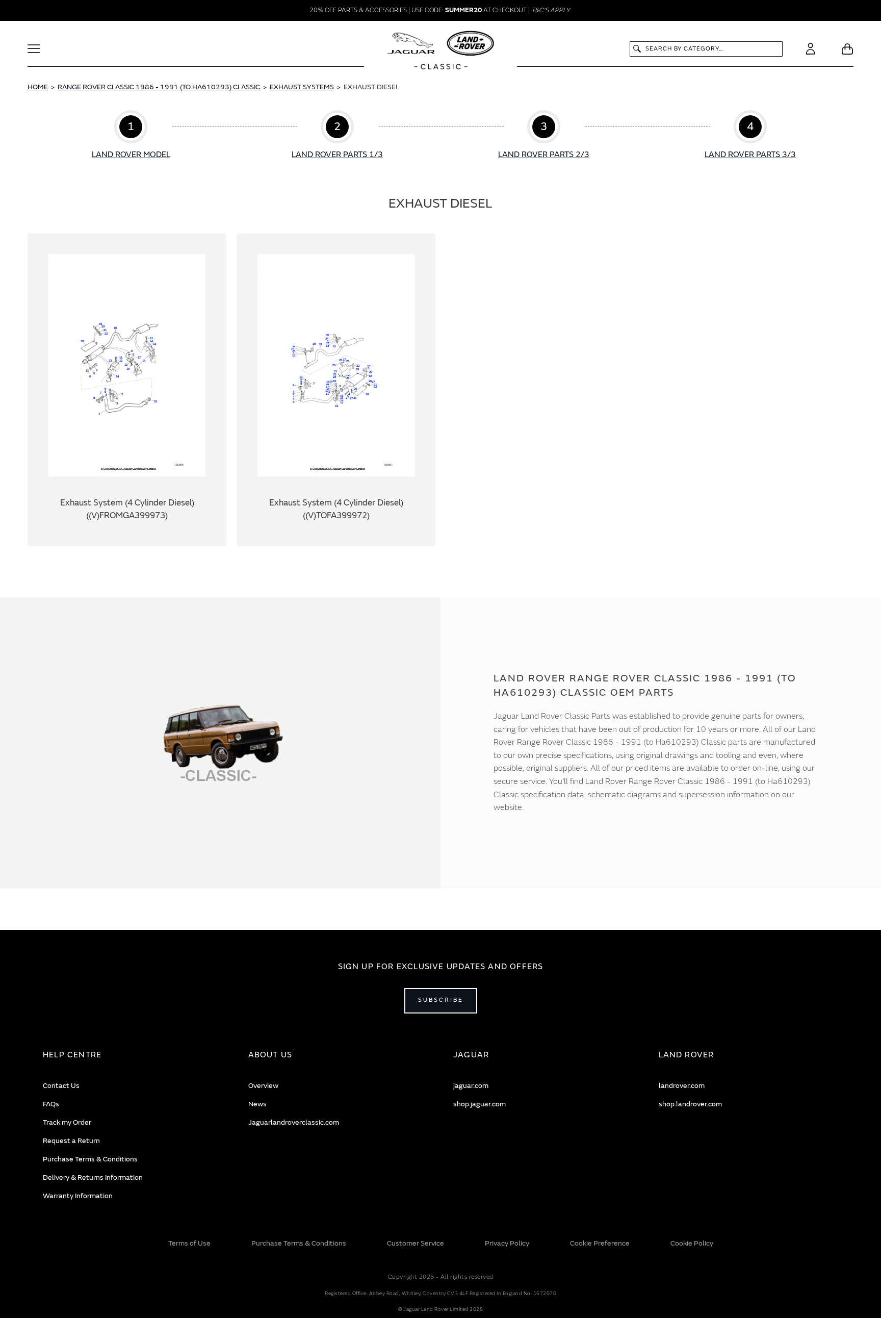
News (257, 1104)
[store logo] (440, 51)
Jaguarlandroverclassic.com (293, 1122)
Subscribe (440, 1000)
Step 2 (337, 135)
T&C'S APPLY (550, 10)
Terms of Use (189, 1243)
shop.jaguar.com (479, 1104)
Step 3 (543, 135)
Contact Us (61, 1085)
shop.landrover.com (690, 1104)
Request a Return (71, 1140)
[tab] (133, 1055)
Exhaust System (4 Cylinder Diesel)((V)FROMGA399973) (127, 390)
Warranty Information (78, 1196)
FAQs (51, 1104)
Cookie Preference (600, 1243)
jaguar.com (470, 1085)
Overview (263, 1085)
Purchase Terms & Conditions (90, 1159)
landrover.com (682, 1085)
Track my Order (67, 1122)
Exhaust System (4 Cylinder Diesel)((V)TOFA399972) (336, 390)
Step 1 (131, 135)
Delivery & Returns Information (93, 1177)
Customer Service (415, 1243)
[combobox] (706, 49)
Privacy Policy (507, 1243)
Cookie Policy (691, 1243)
